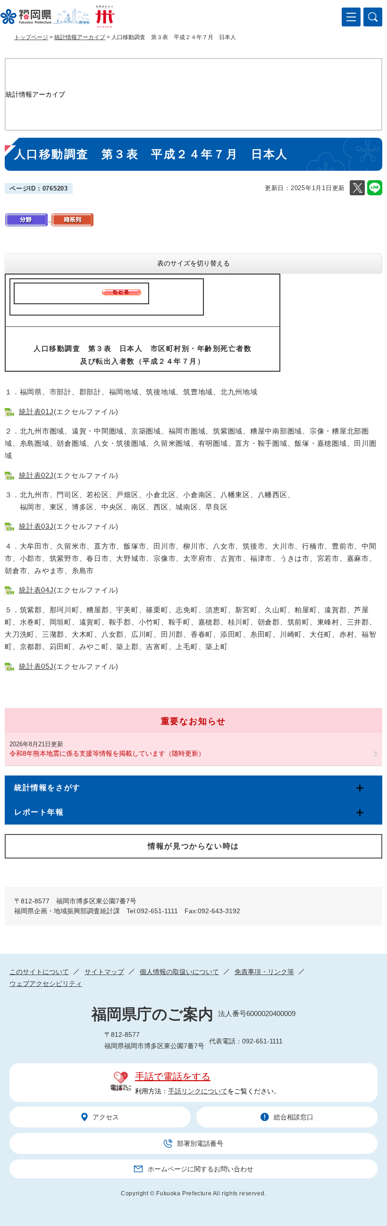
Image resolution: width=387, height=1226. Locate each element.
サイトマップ (104, 972)
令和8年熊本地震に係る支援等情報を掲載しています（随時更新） (107, 753)
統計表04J (36, 590)
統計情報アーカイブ (79, 37)
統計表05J (36, 666)
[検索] (372, 17)
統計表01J (36, 412)
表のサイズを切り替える (193, 263)
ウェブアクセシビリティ (45, 983)
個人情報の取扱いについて (179, 972)
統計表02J (36, 475)
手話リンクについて (197, 1091)
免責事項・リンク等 (264, 972)
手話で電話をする (172, 1076)
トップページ (31, 37)
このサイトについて (39, 972)
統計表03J (36, 526)
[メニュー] (351, 17)
